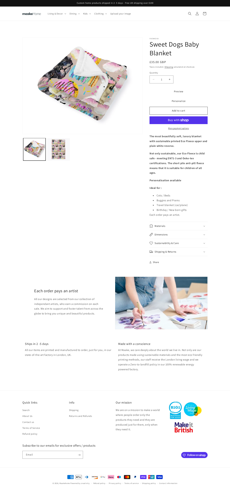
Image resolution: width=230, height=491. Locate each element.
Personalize (179, 101)
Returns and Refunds (80, 416)
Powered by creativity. (80, 483)
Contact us (28, 422)
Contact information (168, 483)
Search (26, 410)
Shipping (169, 67)
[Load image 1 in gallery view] (34, 149)
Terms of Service (31, 427)
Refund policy (29, 433)
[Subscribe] (79, 455)
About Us (27, 416)
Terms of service (131, 483)
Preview (178, 91)
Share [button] (156, 262)
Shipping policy (149, 483)
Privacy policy (115, 483)
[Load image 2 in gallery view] (58, 149)
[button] (57, 13)
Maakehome (64, 483)
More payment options (178, 128)
